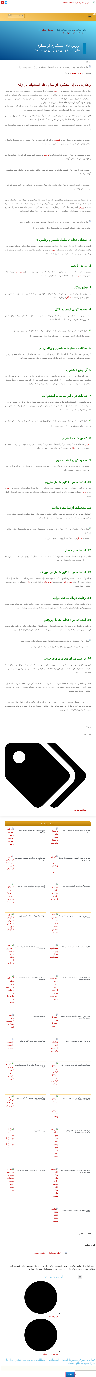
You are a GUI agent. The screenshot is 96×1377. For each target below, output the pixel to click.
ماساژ (79, 538)
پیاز (28, 582)
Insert (70, 1374)
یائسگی (57, 140)
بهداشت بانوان (80, 810)
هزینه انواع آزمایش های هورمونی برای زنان (77, 1041)
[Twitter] (6, 2)
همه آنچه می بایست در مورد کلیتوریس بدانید (32, 1041)
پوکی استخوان (75, 73)
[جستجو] (10, 15)
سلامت (78, 30)
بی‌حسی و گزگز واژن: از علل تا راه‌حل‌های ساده (76, 886)
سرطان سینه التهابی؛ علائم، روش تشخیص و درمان (75, 1065)
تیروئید (47, 155)
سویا (53, 250)
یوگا (74, 448)
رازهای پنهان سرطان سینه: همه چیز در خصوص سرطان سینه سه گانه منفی (76, 1098)
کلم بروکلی (47, 582)
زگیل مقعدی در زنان (39, 1130)
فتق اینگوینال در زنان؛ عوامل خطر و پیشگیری (32, 916)
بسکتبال (81, 275)
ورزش (81, 207)
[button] (90, 16)
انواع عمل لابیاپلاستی (39, 1016)
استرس (88, 444)
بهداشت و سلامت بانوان (65, 30)
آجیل (8, 488)
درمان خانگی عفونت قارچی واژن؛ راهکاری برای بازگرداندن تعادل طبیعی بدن (76, 1131)
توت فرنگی (67, 582)
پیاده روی (20, 272)
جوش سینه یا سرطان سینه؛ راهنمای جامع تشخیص (31, 1170)
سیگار (68, 297)
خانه (84, 30)
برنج (84, 492)
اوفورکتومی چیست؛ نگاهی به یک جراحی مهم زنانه (75, 946)
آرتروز (56, 91)
